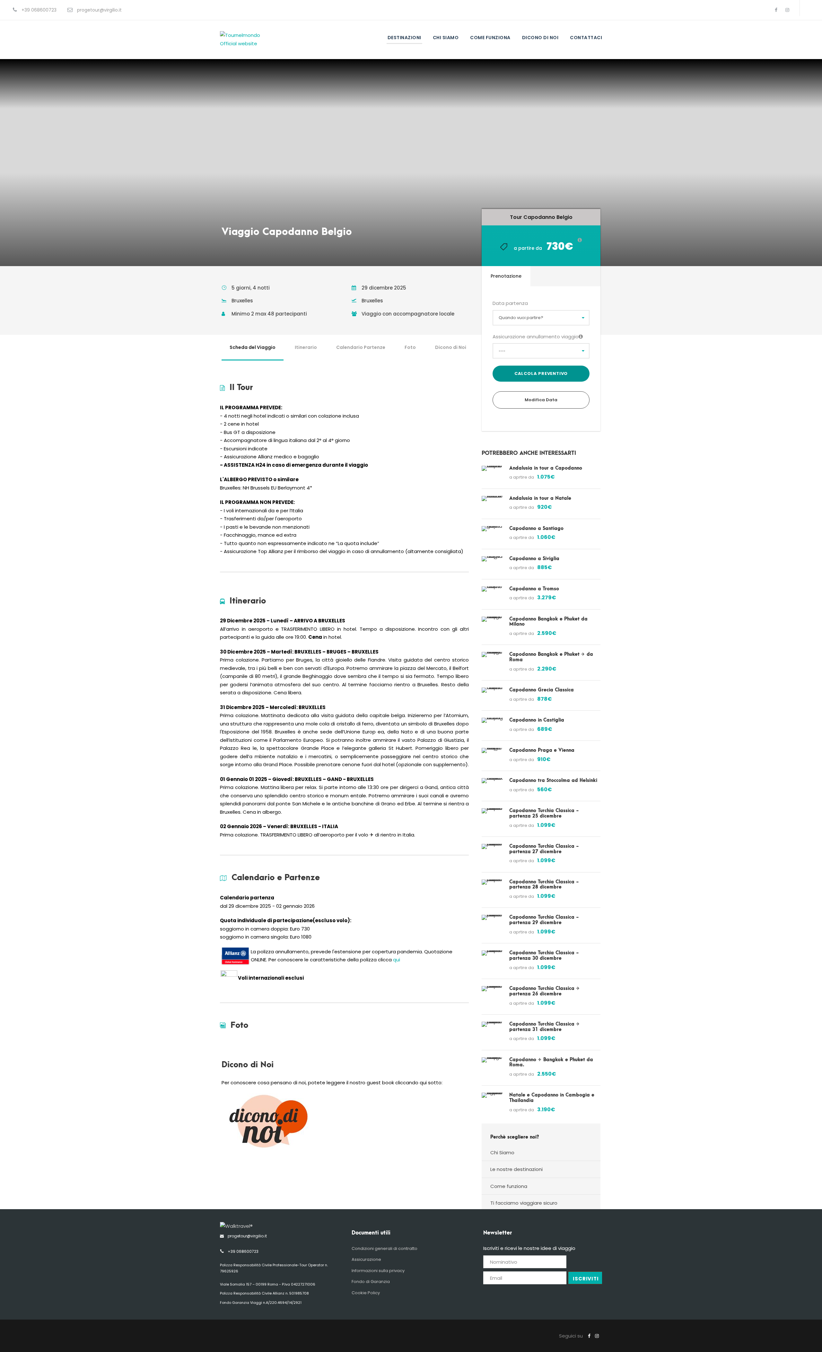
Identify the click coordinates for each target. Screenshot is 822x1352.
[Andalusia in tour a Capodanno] (492, 467)
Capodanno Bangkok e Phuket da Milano (548, 621)
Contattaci (586, 37)
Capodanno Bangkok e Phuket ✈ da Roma (551, 657)
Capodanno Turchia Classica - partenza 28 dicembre (544, 884)
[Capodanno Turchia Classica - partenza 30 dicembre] (492, 952)
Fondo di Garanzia (371, 1281)
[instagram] (787, 10)
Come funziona (490, 37)
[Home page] (236, 1225)
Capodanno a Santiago (536, 528)
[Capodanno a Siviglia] (492, 558)
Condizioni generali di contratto (384, 1248)
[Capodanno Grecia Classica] (492, 689)
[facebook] (776, 10)
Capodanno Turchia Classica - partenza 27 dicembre (544, 849)
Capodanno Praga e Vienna (541, 750)
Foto (410, 347)
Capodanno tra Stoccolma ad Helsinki (553, 780)
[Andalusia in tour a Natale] (492, 498)
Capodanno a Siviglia (534, 558)
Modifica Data (541, 400)
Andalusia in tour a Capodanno (545, 468)
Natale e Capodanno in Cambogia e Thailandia (551, 1097)
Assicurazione (366, 1259)
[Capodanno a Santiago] (492, 528)
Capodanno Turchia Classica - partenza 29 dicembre (544, 919)
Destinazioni (404, 37)
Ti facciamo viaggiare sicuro (523, 1203)
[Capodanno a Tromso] (492, 588)
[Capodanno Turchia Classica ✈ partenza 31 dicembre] (492, 1023)
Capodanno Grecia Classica (541, 690)
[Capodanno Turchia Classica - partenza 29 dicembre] (492, 917)
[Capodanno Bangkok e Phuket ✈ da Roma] (492, 654)
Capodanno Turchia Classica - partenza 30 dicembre (544, 955)
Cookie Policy (366, 1293)
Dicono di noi (540, 37)
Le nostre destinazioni (516, 1169)
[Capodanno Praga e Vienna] (492, 750)
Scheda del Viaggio (252, 347)
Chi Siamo (446, 37)
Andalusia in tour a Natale (540, 498)
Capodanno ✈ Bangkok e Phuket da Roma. (551, 1062)
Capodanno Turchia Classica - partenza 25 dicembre (544, 813)
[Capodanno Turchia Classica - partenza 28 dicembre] (492, 881)
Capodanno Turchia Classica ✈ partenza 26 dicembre (544, 991)
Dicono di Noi (450, 347)
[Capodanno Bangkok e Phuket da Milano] (492, 618)
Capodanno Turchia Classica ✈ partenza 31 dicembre (544, 1026)
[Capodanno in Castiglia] (492, 719)
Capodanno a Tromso (534, 589)
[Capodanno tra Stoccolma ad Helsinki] (492, 780)
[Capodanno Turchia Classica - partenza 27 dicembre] (492, 846)
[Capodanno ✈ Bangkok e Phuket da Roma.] (492, 1059)
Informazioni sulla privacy (378, 1271)
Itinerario (306, 347)
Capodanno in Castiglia (536, 720)
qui (396, 959)
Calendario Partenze (360, 347)
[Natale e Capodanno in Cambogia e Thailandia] (492, 1094)
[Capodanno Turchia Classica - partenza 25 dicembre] (492, 810)
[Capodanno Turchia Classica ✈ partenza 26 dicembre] (492, 988)
